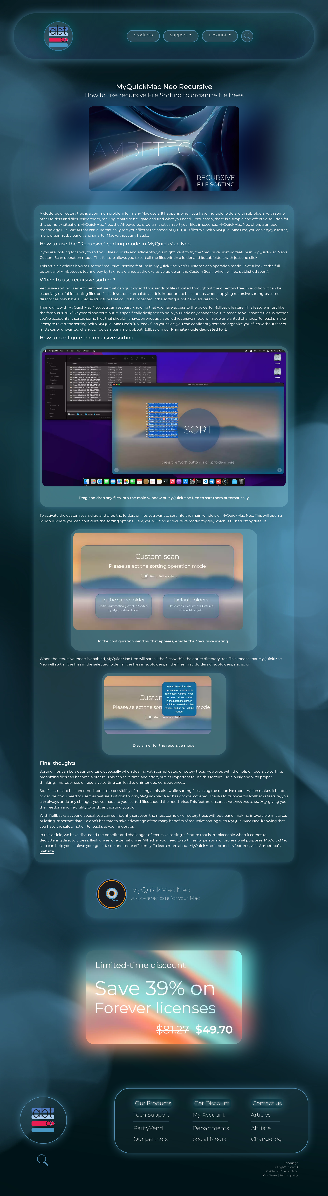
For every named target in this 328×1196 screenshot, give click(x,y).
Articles (261, 1114)
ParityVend (148, 1128)
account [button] (218, 34)
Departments (211, 1128)
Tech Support (151, 1114)
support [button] (179, 34)
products (143, 34)
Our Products (153, 1103)
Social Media (210, 1139)
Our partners (150, 1139)
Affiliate (261, 1128)
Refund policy (288, 1175)
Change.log (266, 1139)
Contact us (267, 1103)
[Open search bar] (247, 36)
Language (291, 1163)
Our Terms (270, 1175)
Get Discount (212, 1103)
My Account (209, 1114)
